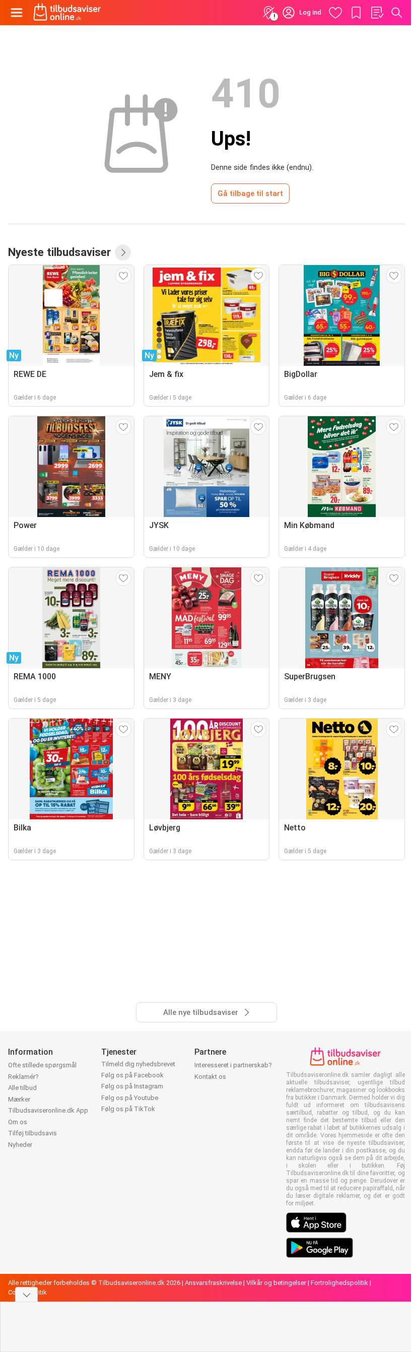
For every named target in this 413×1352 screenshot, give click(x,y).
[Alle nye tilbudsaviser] (123, 252)
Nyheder (20, 1144)
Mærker (19, 1099)
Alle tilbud (22, 1087)
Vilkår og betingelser (276, 1282)
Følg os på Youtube (129, 1098)
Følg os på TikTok (128, 1109)
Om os (17, 1122)
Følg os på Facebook (132, 1075)
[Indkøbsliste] (377, 13)
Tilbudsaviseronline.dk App (48, 1110)
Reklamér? (23, 1076)
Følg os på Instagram (132, 1086)
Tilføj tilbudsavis (32, 1133)
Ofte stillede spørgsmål (42, 1065)
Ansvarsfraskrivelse (213, 1282)
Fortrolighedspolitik (339, 1282)
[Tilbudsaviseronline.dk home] (67, 12)
